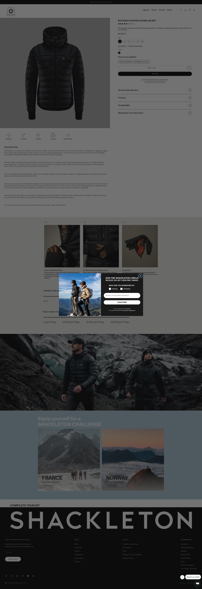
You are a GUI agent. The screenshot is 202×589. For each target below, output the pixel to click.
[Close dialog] (140, 276)
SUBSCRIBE (122, 302)
